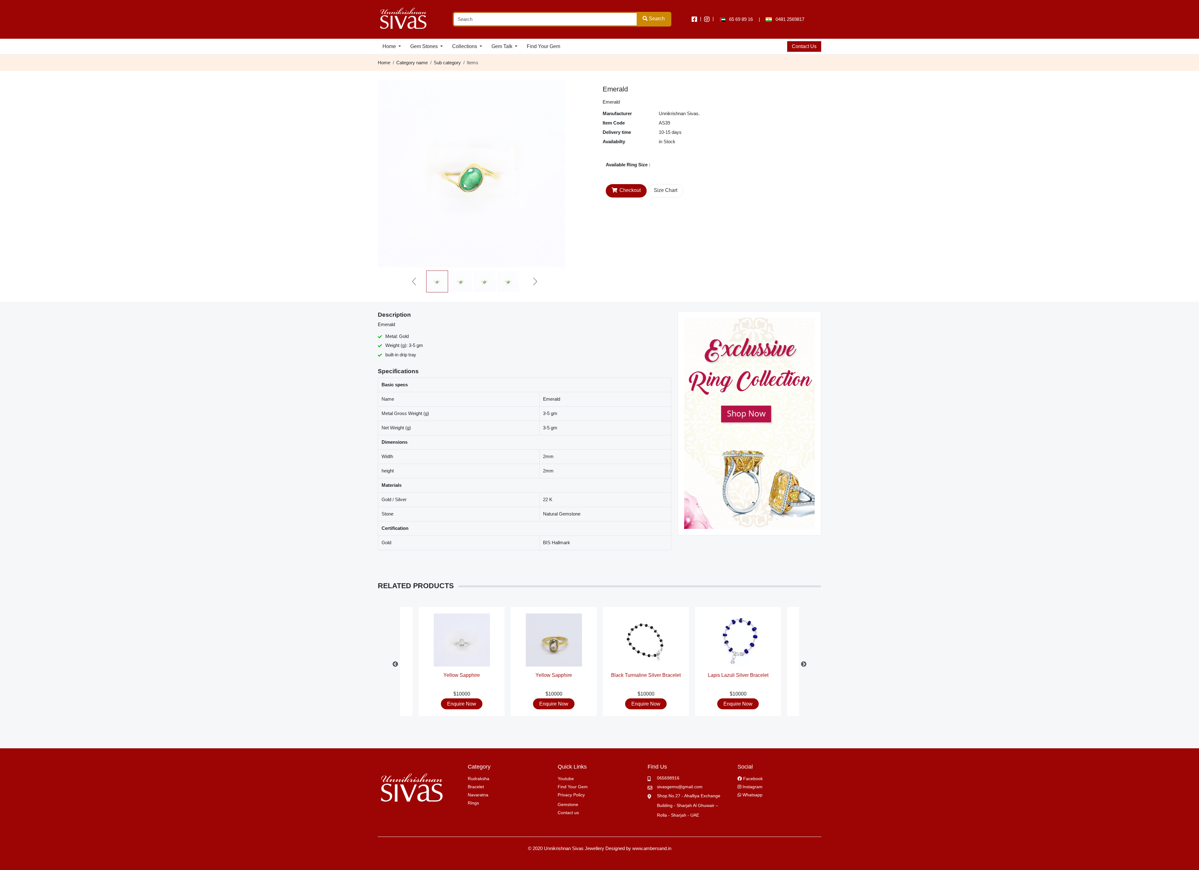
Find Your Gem (543, 46)
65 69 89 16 (739, 19)
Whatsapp (751, 794)
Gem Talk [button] (502, 46)
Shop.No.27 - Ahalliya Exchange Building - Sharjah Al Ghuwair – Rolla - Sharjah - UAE (688, 805)
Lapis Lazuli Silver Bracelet (738, 675)
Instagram (751, 786)
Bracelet (476, 786)
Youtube (566, 778)
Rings (473, 802)
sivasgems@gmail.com (680, 786)
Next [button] (804, 664)
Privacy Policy (571, 794)
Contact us (568, 812)
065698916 (668, 777)
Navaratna (478, 794)
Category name (412, 62)
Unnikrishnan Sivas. (679, 113)
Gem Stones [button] (424, 46)
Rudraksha (478, 778)
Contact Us (804, 46)
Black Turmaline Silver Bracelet (646, 675)
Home (384, 62)
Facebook (752, 778)
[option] (646, 664)
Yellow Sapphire (461, 675)
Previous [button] (395, 664)
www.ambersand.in (651, 848)
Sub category (447, 62)
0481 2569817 (788, 19)
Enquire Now (461, 703)
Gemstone (568, 804)
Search (656, 18)
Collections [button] (465, 46)
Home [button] (389, 46)
